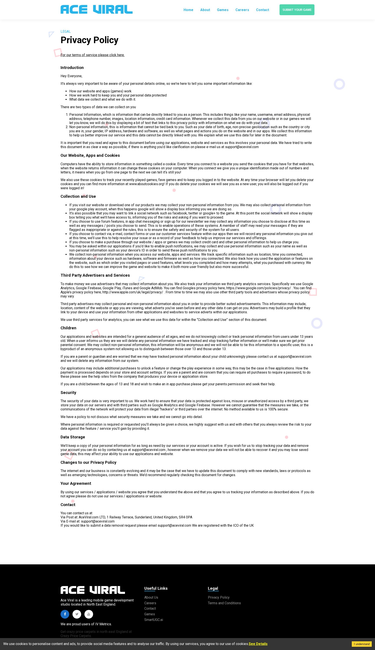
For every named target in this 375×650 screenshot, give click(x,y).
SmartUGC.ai (153, 620)
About (205, 10)
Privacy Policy (219, 597)
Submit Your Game (297, 9)
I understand (362, 644)
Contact (262, 10)
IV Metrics (103, 624)
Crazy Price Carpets (76, 636)
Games (223, 10)
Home (188, 10)
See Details (258, 644)
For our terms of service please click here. (93, 55)
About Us (151, 597)
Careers (242, 10)
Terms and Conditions (224, 603)
